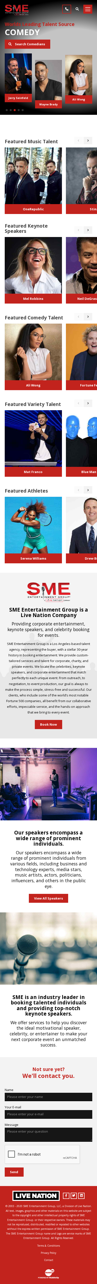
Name (9, 1090)
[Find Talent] (77, 9)
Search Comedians (29, 44)
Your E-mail (13, 1107)
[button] (7, 110)
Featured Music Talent (31, 141)
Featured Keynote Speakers (26, 228)
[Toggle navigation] (87, 9)
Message (11, 1124)
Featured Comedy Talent (34, 317)
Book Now (48, 724)
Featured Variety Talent (33, 404)
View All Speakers (48, 898)
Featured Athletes (26, 491)
